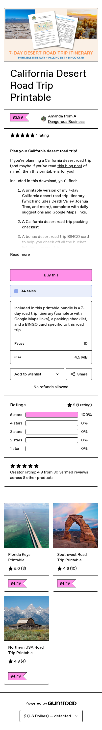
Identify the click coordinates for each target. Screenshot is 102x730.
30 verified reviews (70, 472)
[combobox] (37, 374)
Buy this (51, 275)
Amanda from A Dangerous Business (66, 119)
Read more (20, 254)
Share (82, 374)
